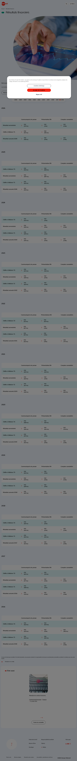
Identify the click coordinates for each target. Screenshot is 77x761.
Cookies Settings (39, 85)
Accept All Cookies (39, 90)
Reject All (39, 94)
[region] (39, 87)
